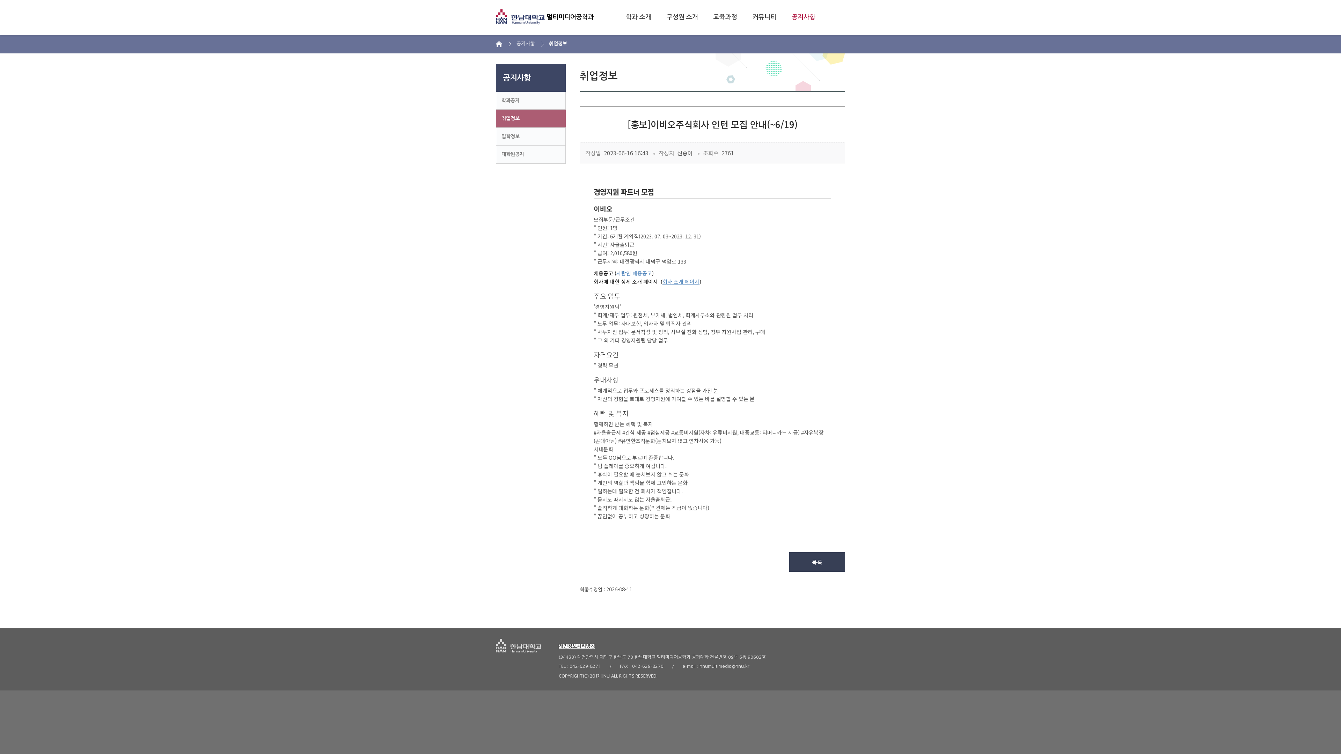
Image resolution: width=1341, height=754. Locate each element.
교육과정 (725, 17)
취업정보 (510, 118)
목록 (817, 562)
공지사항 (803, 17)
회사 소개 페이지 (680, 281)
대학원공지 (512, 154)
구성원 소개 (682, 17)
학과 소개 (638, 17)
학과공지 (510, 100)
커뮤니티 (764, 17)
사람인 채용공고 (634, 273)
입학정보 (510, 136)
